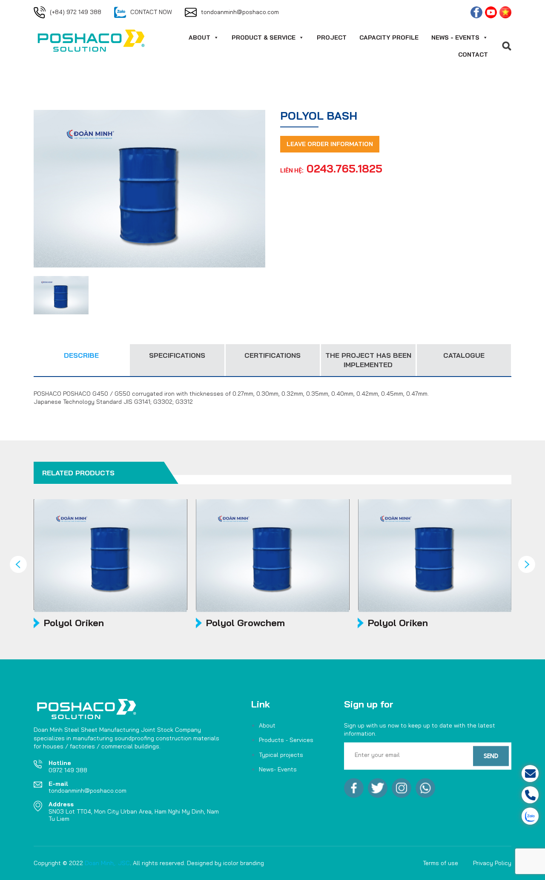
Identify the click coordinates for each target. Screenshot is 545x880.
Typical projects (281, 755)
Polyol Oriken (74, 623)
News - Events (455, 37)
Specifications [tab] (177, 355)
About (199, 37)
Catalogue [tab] (464, 355)
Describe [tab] (81, 355)
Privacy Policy (492, 863)
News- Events (278, 769)
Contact (473, 54)
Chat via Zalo (497, 816)
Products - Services (286, 740)
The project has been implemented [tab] (368, 360)
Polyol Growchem (245, 623)
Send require (497, 773)
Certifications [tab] (272, 355)
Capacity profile (389, 37)
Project (332, 37)
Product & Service (263, 37)
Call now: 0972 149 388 (497, 795)
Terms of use (440, 863)
